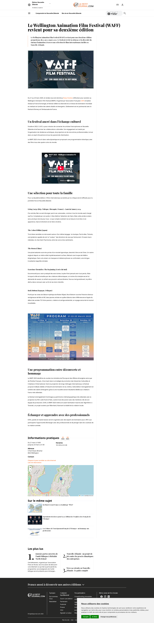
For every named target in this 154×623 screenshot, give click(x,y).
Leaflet (82, 495)
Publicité (63, 604)
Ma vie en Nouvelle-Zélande (71, 13)
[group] (120, 13)
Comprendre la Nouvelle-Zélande (47, 13)
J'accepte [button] (85, 616)
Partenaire (63, 601)
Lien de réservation (34, 463)
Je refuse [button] (94, 616)
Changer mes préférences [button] (108, 616)
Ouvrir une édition (66, 599)
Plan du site (66, 620)
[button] (61, 479)
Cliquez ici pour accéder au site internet (42, 460)
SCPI (76, 599)
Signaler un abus (65, 613)
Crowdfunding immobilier (83, 596)
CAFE (82, 101)
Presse (62, 607)
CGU (61, 610)
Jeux (76, 610)
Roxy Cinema (68, 98)
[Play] (120, 13)
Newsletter (53, 601)
